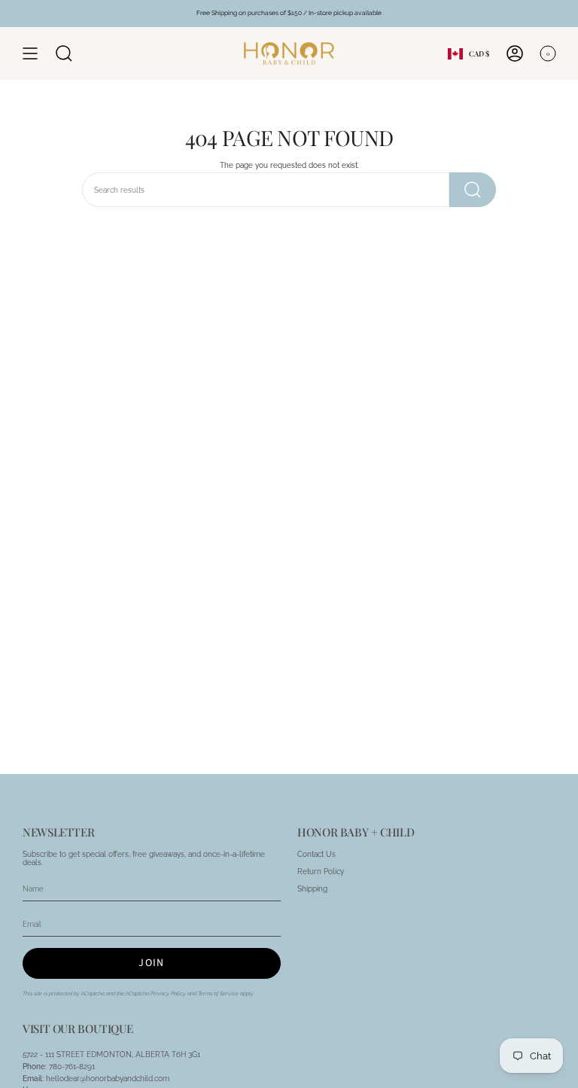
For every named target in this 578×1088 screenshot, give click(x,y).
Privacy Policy (168, 993)
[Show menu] (30, 53)
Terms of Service (218, 993)
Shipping (312, 889)
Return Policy (320, 871)
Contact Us (316, 854)
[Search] (472, 189)
